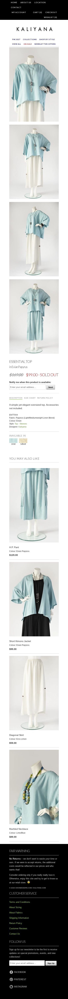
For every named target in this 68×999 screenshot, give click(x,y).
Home (14, 2)
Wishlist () (50, 17)
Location (40, 2)
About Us (25, 2)
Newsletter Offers (45, 44)
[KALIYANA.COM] (34, 29)
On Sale (28, 44)
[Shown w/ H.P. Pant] (34, 317)
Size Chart (30, 398)
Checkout (51, 12)
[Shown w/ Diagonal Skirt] (34, 162)
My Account (19, 12)
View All (16, 44)
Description (15, 398)
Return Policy (45, 398)
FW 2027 (16, 39)
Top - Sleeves (21, 424)
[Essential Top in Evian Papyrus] (34, 85)
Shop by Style (47, 39)
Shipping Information (19, 918)
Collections (30, 39)
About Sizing (15, 907)
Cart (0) (37, 12)
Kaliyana (22, 427)
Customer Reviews (18, 928)
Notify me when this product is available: (30, 382)
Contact (16, 7)
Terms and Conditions (19, 902)
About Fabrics (16, 912)
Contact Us (14, 934)
